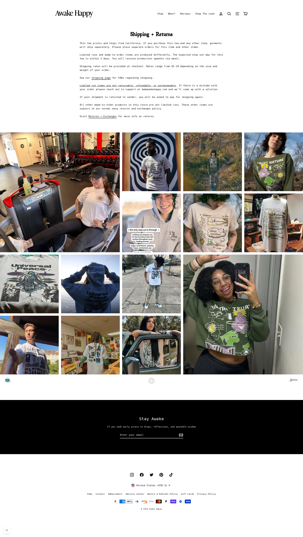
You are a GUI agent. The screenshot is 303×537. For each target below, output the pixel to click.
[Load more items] (151, 381)
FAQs (89, 494)
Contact (100, 494)
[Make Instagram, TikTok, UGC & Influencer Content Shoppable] (294, 381)
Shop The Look (204, 13)
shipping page (101, 77)
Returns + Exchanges (103, 116)
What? (171, 13)
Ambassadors (115, 494)
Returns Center (135, 494)
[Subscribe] (180, 435)
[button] (229, 13)
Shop (160, 13)
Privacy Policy (206, 494)
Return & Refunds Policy (162, 494)
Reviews (185, 13)
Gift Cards (187, 494)
